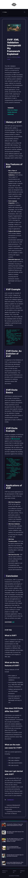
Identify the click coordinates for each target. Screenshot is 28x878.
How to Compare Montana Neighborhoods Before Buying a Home (14, 848)
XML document (15, 439)
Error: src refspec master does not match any (13, 112)
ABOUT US (14, 871)
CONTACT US (22, 871)
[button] (25, 12)
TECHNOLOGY (10, 799)
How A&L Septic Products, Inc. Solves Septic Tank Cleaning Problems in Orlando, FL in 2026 (15, 840)
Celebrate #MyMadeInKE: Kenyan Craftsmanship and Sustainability (12, 807)
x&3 (13, 622)
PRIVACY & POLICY (4, 871)
